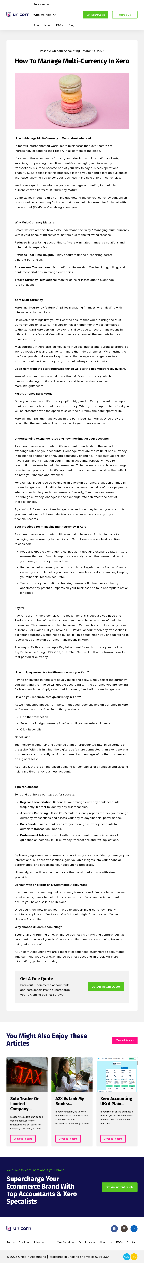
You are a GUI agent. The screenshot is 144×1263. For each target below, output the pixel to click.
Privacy (38, 1242)
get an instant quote (106, 986)
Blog (71, 25)
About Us (39, 25)
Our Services (66, 1242)
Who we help (42, 15)
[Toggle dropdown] (48, 4)
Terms (10, 1242)
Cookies (24, 1242)
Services (39, 4)
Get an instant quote (120, 1187)
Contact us (125, 14)
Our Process (87, 1242)
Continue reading (23, 1138)
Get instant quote (95, 14)
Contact (132, 1242)
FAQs (59, 25)
